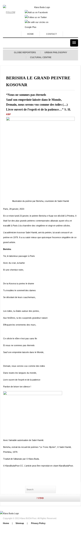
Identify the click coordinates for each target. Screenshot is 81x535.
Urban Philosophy (55, 52)
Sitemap (20, 523)
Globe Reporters (25, 52)
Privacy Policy (37, 523)
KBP (8, 114)
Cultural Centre (40, 57)
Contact (51, 34)
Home (30, 34)
